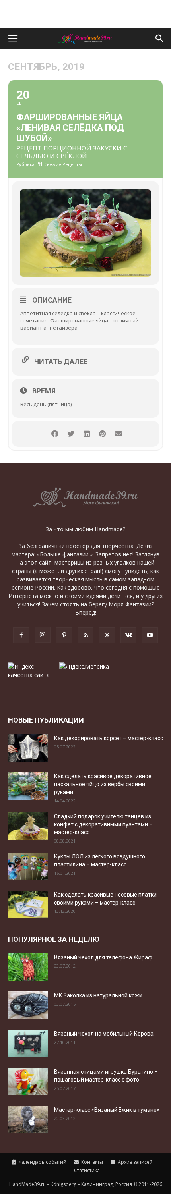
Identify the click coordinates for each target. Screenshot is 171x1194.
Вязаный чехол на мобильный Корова (104, 1033)
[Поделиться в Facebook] (55, 434)
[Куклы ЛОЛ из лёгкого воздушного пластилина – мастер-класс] (28, 866)
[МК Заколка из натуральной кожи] (28, 1005)
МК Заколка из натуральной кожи (98, 995)
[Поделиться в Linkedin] (86, 434)
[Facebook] (21, 635)
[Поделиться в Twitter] (71, 434)
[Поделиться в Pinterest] (102, 434)
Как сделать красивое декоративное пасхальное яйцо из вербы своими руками (103, 784)
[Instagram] (43, 635)
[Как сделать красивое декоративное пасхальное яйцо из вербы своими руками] (28, 786)
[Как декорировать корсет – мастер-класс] (28, 748)
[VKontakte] (128, 635)
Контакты (91, 1162)
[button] (12, 38)
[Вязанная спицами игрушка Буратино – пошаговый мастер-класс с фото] (28, 1081)
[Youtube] (150, 635)
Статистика (86, 1170)
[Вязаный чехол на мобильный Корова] (28, 1043)
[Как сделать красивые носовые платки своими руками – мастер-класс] (28, 904)
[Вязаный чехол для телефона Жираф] (28, 967)
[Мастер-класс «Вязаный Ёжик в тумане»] (28, 1119)
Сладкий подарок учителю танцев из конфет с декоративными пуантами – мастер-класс (103, 824)
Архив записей (135, 1162)
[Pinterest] (64, 635)
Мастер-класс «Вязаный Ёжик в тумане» (106, 1110)
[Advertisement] (85, 14)
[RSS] (85, 635)
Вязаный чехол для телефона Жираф (103, 957)
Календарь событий (41, 1162)
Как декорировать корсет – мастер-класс (108, 738)
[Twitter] (107, 635)
